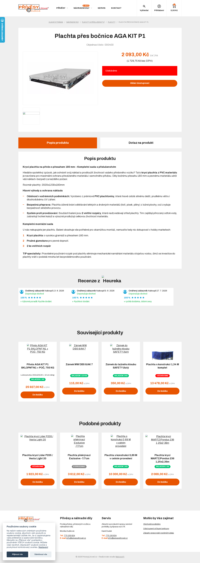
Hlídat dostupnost (139, 83)
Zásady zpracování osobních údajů (158, 533)
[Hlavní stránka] (33, 8)
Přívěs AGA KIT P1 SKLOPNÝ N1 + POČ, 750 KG (37, 366)
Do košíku (38, 395)
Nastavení (43, 547)
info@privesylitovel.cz (76, 538)
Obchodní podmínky (152, 524)
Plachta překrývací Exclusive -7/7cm (79, 457)
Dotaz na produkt (141, 142)
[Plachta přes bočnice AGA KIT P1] (60, 78)
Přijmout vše (17, 554)
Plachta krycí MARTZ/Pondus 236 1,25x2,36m (162, 458)
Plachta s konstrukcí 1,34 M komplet (162, 366)
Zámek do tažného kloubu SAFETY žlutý (121, 366)
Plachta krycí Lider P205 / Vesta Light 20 (37, 457)
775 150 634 (111, 536)
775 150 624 (69, 536)
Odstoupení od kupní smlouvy (156, 529)
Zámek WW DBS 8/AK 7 (79, 364)
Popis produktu (58, 142)
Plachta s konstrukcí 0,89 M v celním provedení (120, 457)
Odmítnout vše (40, 554)
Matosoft (120, 557)
